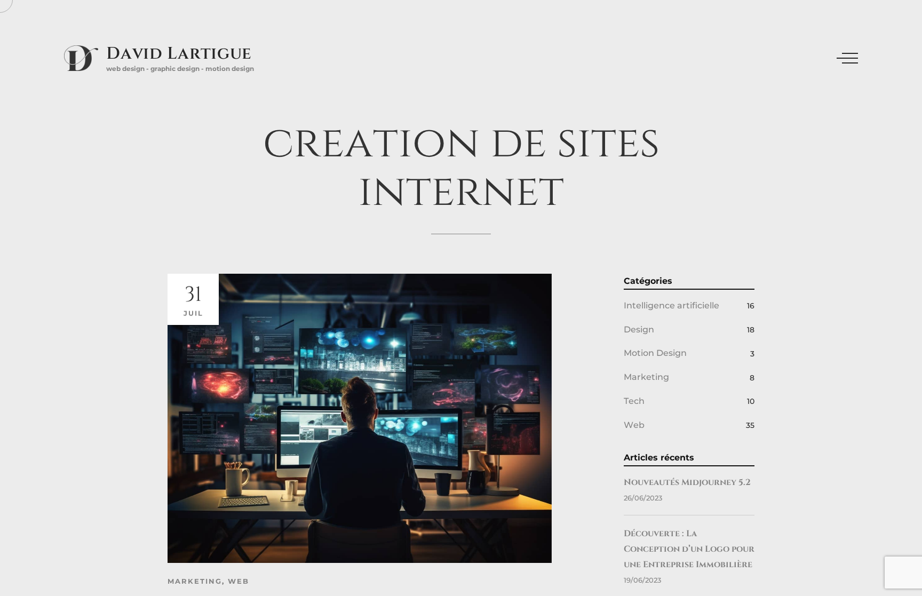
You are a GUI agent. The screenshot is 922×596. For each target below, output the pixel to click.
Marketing (195, 581)
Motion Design (655, 353)
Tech (634, 401)
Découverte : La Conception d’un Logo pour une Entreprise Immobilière (689, 549)
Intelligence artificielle (671, 305)
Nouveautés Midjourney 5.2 (687, 482)
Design (639, 329)
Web (238, 581)
